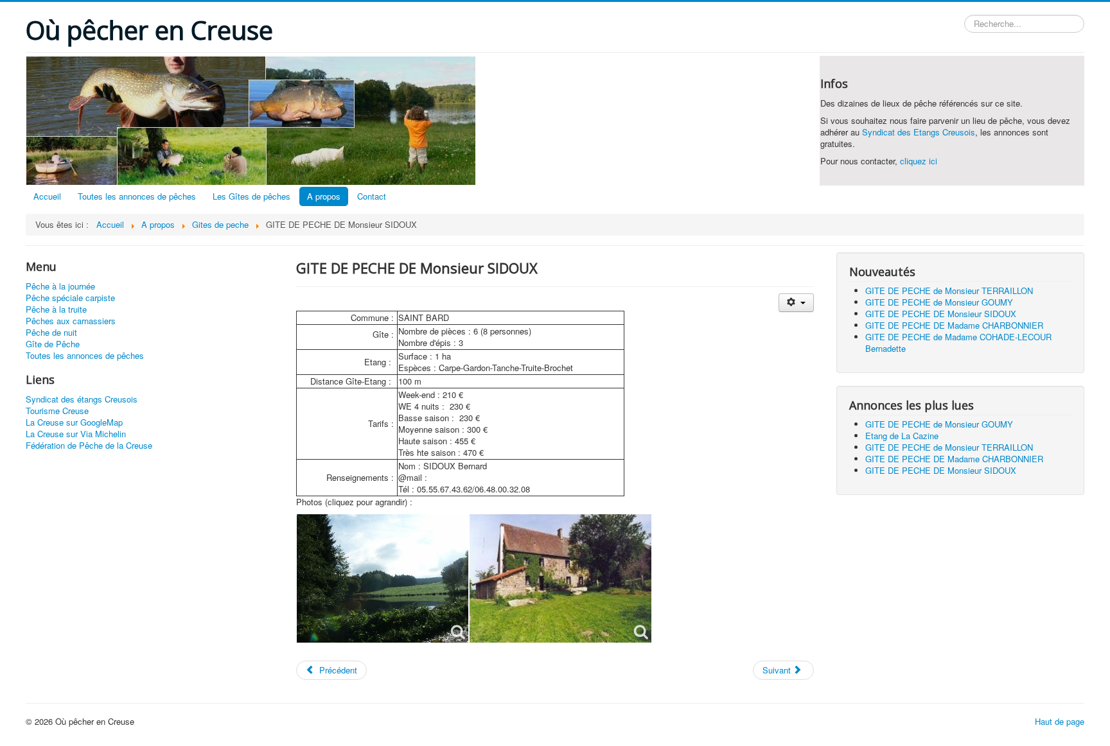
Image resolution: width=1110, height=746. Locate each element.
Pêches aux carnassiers (71, 321)
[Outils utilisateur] (796, 302)
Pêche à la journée (60, 286)
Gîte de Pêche (53, 344)
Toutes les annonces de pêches (137, 196)
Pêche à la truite (56, 309)
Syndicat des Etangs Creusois (918, 132)
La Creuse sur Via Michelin (76, 434)
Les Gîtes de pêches (251, 196)
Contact (371, 196)
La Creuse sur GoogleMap (74, 422)
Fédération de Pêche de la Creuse (89, 445)
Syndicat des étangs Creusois (81, 399)
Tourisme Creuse (57, 411)
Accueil (47, 196)
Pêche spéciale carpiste (70, 298)
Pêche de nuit (51, 332)
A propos (323, 196)
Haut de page (1059, 721)
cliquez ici (918, 161)
